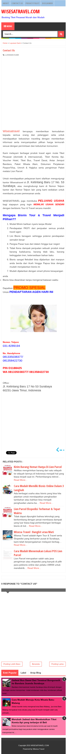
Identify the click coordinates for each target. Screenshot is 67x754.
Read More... (20, 480)
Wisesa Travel (38, 749)
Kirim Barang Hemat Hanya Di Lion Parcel (38, 467)
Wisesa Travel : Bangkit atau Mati (34, 532)
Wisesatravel (11, 131)
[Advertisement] (33, 92)
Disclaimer (47, 3)
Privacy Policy (32, 3)
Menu (9, 26)
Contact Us (17, 3)
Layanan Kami (12, 55)
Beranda (36, 664)
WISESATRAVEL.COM (20, 11)
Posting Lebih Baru (11, 664)
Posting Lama (57, 664)
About (6, 3)
